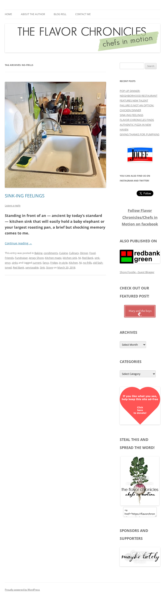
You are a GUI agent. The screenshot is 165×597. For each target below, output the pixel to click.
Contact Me (83, 14)
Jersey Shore (36, 258)
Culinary (74, 253)
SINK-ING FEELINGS (24, 196)
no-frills (87, 262)
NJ (79, 258)
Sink (42, 267)
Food (92, 253)
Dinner (84, 253)
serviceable (32, 267)
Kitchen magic (53, 258)
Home (8, 14)
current (37, 262)
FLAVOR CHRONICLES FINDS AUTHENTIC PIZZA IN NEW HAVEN (137, 124)
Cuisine (63, 253)
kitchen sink (70, 258)
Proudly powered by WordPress (22, 589)
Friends (9, 258)
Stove (49, 267)
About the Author (33, 14)
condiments (51, 253)
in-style (63, 262)
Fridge (54, 262)
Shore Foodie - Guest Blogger (137, 272)
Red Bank (87, 258)
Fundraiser (21, 258)
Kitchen (73, 262)
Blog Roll (60, 14)
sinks (15, 262)
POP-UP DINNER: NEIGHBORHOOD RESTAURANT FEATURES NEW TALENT (138, 95)
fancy (46, 262)
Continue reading (18, 243)
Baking (38, 253)
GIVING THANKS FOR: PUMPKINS (139, 134)
